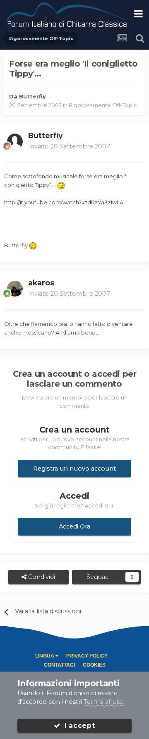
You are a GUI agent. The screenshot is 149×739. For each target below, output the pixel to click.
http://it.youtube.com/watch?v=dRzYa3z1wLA (63, 202)
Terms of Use (103, 702)
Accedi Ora (74, 526)
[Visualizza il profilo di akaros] (15, 288)
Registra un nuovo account (74, 468)
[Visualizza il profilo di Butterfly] (15, 141)
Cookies (94, 665)
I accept (77, 725)
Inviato (69, 146)
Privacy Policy (87, 656)
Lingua (45, 656)
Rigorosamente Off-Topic (103, 105)
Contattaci (59, 665)
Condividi (40, 577)
